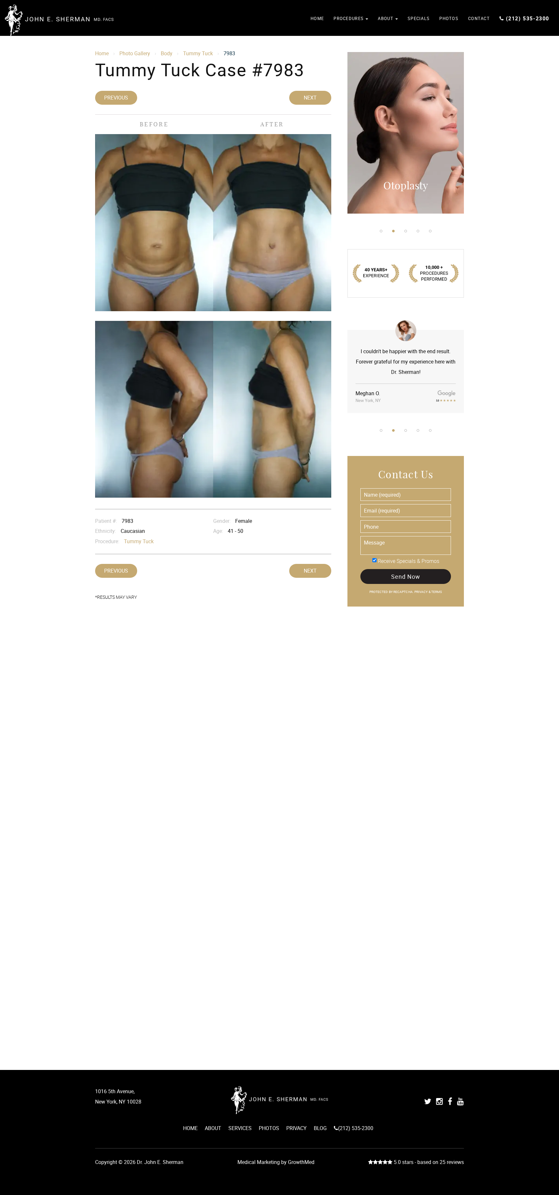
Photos (448, 18)
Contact (479, 18)
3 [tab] (405, 231)
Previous (116, 97)
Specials (419, 18)
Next (310, 97)
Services (240, 1128)
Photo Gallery (134, 53)
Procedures (349, 18)
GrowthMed (301, 1162)
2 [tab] (393, 231)
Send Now (405, 576)
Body (166, 53)
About (386, 18)
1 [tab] (381, 231)
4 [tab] (418, 231)
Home (317, 18)
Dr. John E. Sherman (59, 20)
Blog (320, 1128)
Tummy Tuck (198, 53)
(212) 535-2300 (527, 18)
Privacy (421, 592)
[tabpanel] (405, 133)
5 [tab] (430, 231)
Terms (436, 592)
